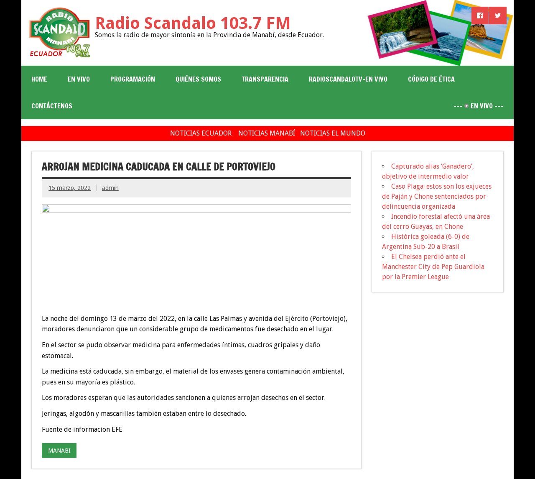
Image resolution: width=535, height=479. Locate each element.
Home (39, 79)
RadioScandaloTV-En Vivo (348, 79)
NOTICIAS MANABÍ (266, 133)
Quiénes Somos (198, 79)
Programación (132, 79)
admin (110, 187)
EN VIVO (79, 79)
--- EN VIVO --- (478, 105)
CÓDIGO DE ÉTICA (431, 79)
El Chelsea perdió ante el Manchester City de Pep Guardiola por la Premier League (433, 267)
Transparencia (265, 79)
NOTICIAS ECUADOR (201, 133)
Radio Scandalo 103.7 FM (193, 23)
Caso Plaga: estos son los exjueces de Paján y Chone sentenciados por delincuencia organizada (437, 196)
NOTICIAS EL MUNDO (332, 133)
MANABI (59, 450)
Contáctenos (51, 105)
